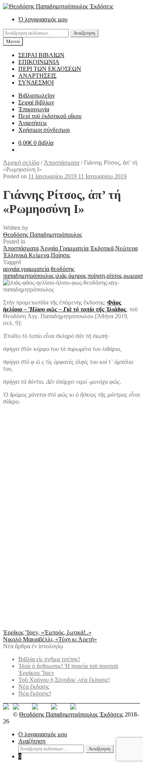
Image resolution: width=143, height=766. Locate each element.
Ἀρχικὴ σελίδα (21, 162)
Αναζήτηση (84, 33)
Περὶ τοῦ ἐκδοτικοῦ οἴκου (50, 116)
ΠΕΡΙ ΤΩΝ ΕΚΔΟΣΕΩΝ (49, 69)
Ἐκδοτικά (102, 248)
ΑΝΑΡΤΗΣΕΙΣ (37, 75)
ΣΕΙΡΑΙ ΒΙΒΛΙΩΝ (41, 55)
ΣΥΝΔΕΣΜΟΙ (36, 82)
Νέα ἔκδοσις (33, 686)
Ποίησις (60, 255)
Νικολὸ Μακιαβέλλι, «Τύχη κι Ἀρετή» (50, 639)
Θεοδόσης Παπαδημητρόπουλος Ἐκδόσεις (71, 714)
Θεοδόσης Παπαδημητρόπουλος (42, 234)
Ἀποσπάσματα (61, 162)
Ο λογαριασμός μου (42, 734)
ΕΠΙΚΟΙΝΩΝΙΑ (38, 62)
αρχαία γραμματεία (26, 269)
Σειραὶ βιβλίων (36, 102)
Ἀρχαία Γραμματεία (64, 248)
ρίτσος (114, 275)
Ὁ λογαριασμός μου (42, 19)
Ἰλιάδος (116, 309)
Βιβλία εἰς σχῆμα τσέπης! (49, 659)
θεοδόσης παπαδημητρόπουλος (38, 272)
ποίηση (96, 275)
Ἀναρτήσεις (32, 123)
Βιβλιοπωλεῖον (36, 95)
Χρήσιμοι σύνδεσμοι (44, 130)
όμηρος (77, 275)
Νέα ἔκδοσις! (34, 693)
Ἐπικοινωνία (33, 109)
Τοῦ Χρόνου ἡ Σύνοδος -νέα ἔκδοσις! (64, 679)
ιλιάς (61, 275)
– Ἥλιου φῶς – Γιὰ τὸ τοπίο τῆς (64, 309)
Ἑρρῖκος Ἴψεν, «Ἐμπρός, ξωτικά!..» (47, 632)
